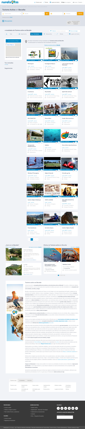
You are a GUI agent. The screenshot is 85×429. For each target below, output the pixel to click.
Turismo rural (39, 2)
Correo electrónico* (61, 414)
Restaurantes (46, 389)
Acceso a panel (7, 407)
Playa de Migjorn (66, 266)
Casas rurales (35, 385)
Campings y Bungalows (68, 386)
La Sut (57, 342)
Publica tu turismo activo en (52, 45)
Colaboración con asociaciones (37, 411)
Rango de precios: (6, 17)
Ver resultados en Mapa (13, 40)
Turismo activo (13, 389)
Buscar (80, 13)
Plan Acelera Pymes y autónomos (11, 411)
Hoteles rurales (58, 385)
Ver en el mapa (74, 31)
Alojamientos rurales (24, 386)
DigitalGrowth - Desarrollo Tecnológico (39, 409)
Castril (46, 268)
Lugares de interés (55, 2)
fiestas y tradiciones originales (69, 351)
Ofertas (46, 2)
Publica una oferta (46, 247)
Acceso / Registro (78, 2)
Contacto (33, 413)
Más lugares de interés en (35, 247)
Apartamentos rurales (46, 386)
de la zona (46, 322)
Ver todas (6, 64)
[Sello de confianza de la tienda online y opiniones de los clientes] (35, 420)
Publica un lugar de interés (10, 247)
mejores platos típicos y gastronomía (66, 359)
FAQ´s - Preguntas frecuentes (37, 416)
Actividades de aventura (24, 390)
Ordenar (58, 31)
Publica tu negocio (66, 2)
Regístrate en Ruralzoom (9, 420)
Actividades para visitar (36, 390)
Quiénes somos (34, 407)
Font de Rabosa (37, 342)
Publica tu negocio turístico (10, 409)
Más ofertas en (75, 247)
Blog (63, 2)
